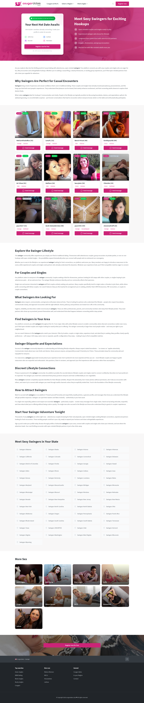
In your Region (78, 675)
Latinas (46, 682)
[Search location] (113, 4)
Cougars (17, 685)
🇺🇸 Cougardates (19, 659)
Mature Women (49, 672)
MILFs (46, 675)
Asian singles (19, 672)
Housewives (48, 679)
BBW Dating (18, 675)
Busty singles (19, 682)
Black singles (19, 679)
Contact (76, 679)
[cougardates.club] (28, 4)
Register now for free (42, 46)
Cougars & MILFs (52, 4)
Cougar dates (78, 672)
